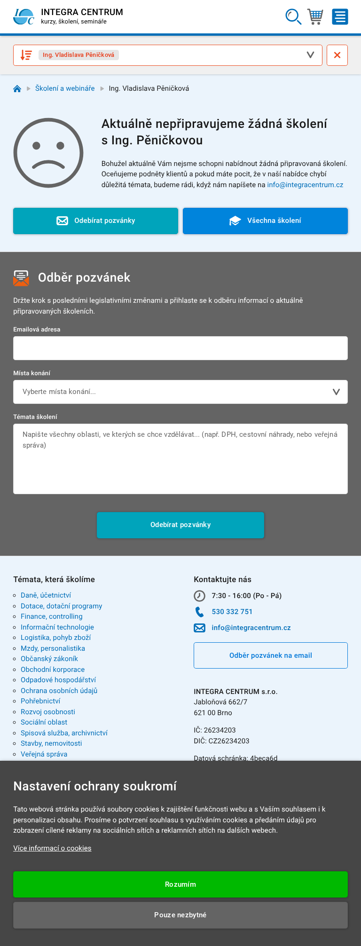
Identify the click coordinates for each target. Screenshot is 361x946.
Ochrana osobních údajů (59, 690)
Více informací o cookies (52, 848)
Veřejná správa (44, 754)
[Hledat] (293, 17)
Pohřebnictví (40, 701)
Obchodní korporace (53, 669)
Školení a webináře (65, 88)
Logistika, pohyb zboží (56, 637)
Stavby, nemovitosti (51, 743)
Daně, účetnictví (46, 595)
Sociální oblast (44, 722)
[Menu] (340, 17)
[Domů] (17, 88)
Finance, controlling (52, 616)
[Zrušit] (337, 55)
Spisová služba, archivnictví (64, 733)
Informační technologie (57, 627)
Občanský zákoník (49, 658)
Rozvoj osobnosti (48, 712)
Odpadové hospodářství (58, 680)
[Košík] (315, 17)
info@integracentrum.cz (305, 185)
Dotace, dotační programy (61, 606)
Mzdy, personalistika (53, 648)
